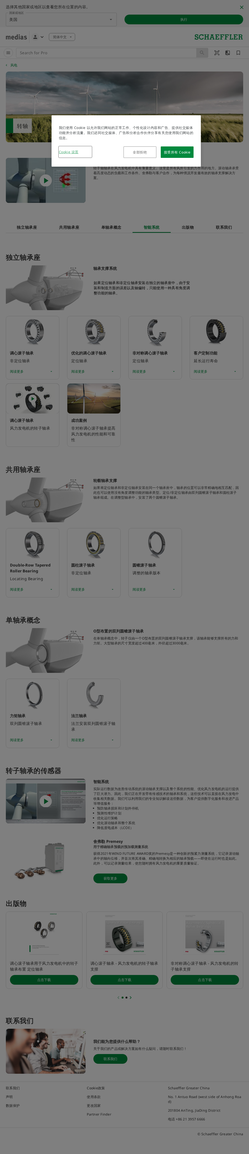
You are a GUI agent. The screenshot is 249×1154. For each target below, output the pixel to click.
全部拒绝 (140, 152)
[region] (126, 141)
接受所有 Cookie (177, 152)
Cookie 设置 (69, 152)
